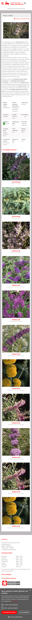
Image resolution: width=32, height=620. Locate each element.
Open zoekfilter (8, 15)
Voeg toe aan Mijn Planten (23, 18)
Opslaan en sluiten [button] (9, 612)
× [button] (30, 590)
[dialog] (16, 604)
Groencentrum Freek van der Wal (10, 542)
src (25, 3)
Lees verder (14, 601)
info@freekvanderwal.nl (9, 549)
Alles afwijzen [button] (24, 612)
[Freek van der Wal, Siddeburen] (14, 3)
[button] (16, 617)
